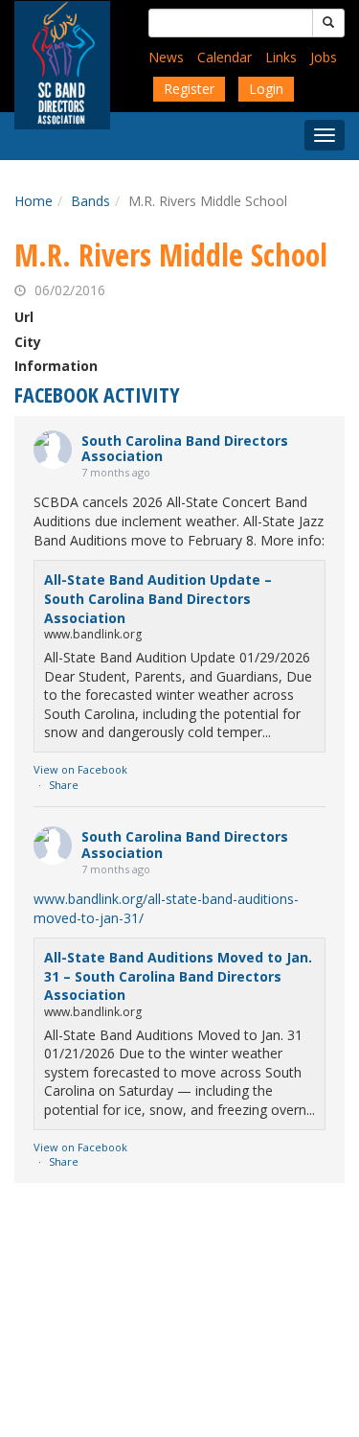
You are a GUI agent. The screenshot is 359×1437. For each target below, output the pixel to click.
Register (189, 89)
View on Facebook (80, 769)
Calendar (224, 57)
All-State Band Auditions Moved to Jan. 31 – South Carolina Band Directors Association (178, 976)
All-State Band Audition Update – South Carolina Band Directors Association (158, 598)
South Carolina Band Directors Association (184, 448)
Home (33, 201)
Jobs (323, 57)
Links (281, 57)
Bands (90, 201)
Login (266, 89)
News (166, 57)
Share (64, 784)
